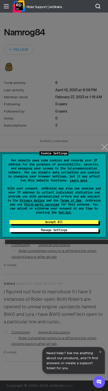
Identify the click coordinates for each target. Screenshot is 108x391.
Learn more (78, 180)
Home (19, 6)
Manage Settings (54, 230)
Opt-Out (65, 213)
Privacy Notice (32, 201)
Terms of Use (70, 201)
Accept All (54, 222)
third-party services (41, 205)
